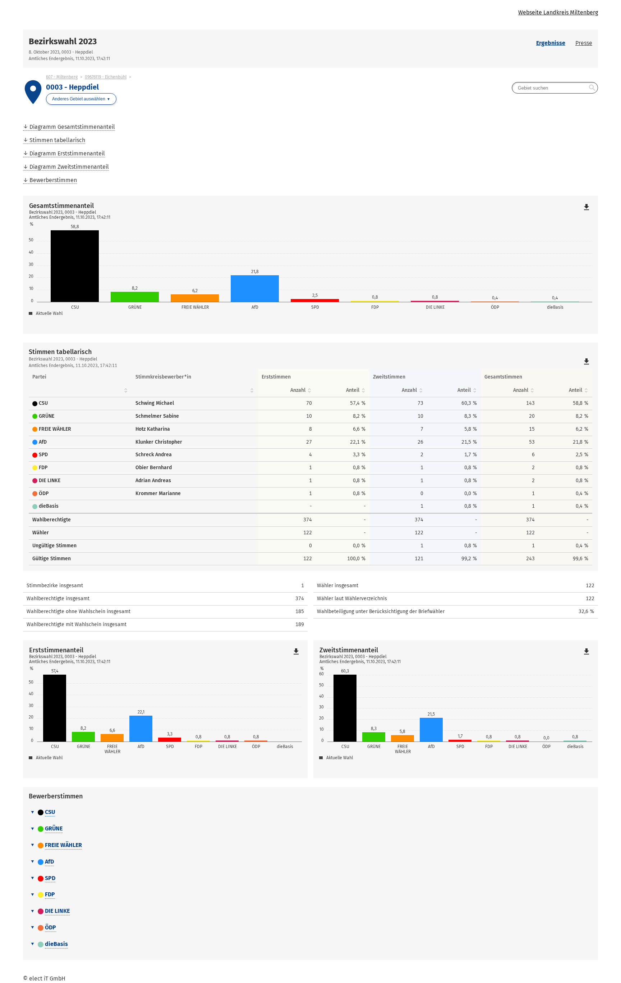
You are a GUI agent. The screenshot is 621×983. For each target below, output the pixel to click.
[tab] (310, 812)
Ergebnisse (550, 43)
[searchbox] (555, 88)
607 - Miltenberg (62, 77)
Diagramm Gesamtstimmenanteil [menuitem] (72, 126)
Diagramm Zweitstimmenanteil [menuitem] (69, 166)
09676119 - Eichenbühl (105, 77)
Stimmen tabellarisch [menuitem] (57, 140)
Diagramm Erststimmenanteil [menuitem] (67, 153)
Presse (583, 43)
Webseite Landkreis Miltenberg (558, 12)
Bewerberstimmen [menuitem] (53, 180)
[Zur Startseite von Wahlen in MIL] (166, 15)
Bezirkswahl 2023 (63, 41)
